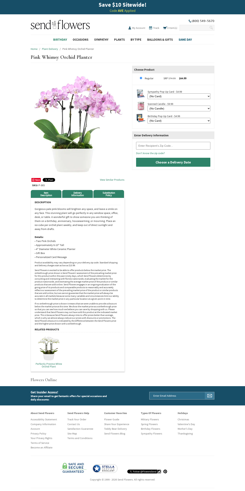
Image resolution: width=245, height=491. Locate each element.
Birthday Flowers (150, 428)
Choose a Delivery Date (173, 162)
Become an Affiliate (41, 447)
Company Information (43, 424)
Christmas (183, 419)
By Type (136, 39)
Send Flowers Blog (114, 433)
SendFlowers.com (60, 23)
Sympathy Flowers (151, 433)
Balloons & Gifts (160, 39)
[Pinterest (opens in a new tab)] (165, 471)
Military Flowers (150, 419)
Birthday (60, 39)
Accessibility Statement (44, 419)
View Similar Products (112, 179)
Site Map (72, 433)
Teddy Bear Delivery (115, 428)
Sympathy (101, 39)
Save (37, 179)
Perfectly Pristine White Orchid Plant (49, 365)
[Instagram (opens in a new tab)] (159, 471)
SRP (165, 78)
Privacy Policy (38, 433)
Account (35, 428)
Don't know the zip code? (150, 153)
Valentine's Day (186, 424)
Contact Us (73, 424)
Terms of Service (40, 443)
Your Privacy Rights (41, 438)
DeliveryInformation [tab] (77, 194)
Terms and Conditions (79, 438)
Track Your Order (76, 419)
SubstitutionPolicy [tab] (109, 194)
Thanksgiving (185, 433)
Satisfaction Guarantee (80, 428)
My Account (138, 28)
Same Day (185, 39)
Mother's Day (185, 428)
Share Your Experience (116, 424)
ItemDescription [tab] (46, 194)
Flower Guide (111, 419)
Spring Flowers (149, 424)
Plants (119, 39)
